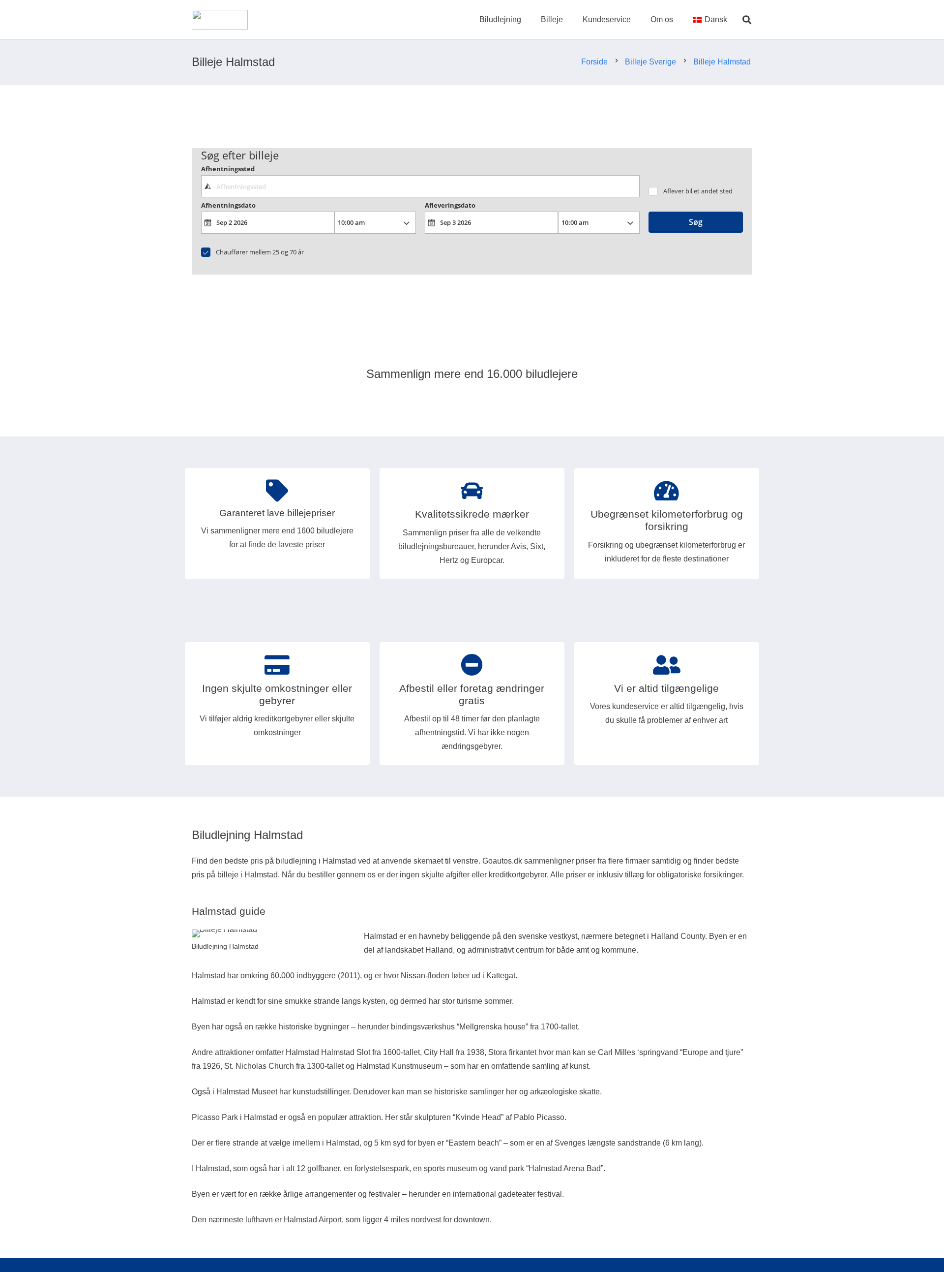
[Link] (220, 20)
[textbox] (420, 186)
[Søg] (747, 20)
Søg (696, 222)
